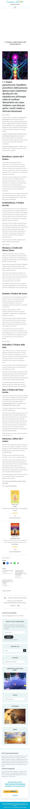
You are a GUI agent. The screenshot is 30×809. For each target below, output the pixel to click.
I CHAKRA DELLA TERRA (7, 570)
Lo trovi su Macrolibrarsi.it (15, 517)
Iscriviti (9, 637)
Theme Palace (23, 807)
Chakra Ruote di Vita (15, 538)
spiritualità (8, 590)
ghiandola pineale (8, 403)
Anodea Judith (15, 504)
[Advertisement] (15, 25)
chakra (8, 123)
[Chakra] (15, 491)
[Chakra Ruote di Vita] (15, 524)
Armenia (15, 510)
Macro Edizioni (15, 544)
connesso (10, 615)
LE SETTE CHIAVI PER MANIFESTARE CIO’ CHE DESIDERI (7, 581)
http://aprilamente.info (11, 485)
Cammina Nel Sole (10, 803)
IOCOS (15, 805)
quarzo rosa (9, 332)
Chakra (15, 506)
